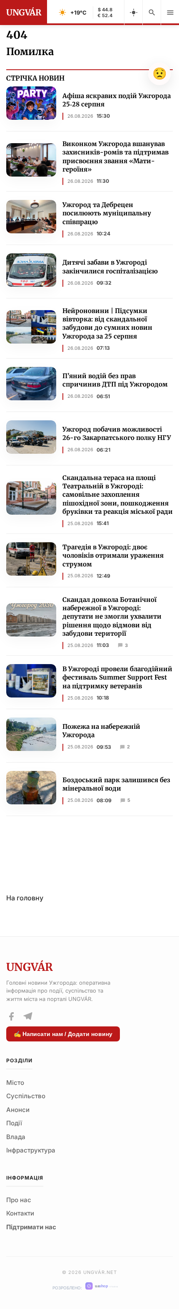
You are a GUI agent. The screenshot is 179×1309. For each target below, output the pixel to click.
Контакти (20, 1213)
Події (14, 1123)
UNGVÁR (23, 12)
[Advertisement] (89, 849)
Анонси (18, 1110)
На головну (24, 898)
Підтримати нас (31, 1227)
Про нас (18, 1200)
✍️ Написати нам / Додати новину (63, 1034)
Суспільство (25, 1096)
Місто (15, 1083)
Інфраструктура (30, 1150)
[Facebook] (11, 1016)
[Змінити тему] (133, 12)
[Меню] (170, 12)
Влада (15, 1137)
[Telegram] (27, 1016)
